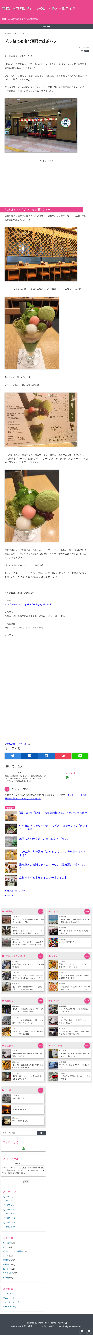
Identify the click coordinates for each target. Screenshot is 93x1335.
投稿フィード (9, 1298)
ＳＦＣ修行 (8, 1273)
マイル (6, 1247)
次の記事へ (23, 744)
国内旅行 (7, 1264)
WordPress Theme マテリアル (52, 1323)
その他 (6, 1277)
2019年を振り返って (20, 1109)
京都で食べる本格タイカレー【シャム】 (43, 877)
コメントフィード (11, 1302)
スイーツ (21, 891)
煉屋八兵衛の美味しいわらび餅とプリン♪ (44, 838)
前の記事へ (11, 744)
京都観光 (7, 1260)
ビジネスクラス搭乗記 (13, 1251)
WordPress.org (9, 1306)
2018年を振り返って (20, 1121)
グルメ (86, 51)
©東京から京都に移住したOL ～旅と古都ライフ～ (36, 1326)
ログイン (7, 1293)
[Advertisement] (46, 178)
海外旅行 (7, 1243)
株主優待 (7, 1269)
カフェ (9, 891)
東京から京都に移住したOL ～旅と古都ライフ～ (40, 8)
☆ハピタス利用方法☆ (67, 942)
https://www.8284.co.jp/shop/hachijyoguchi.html (28, 604)
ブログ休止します (19, 1098)
